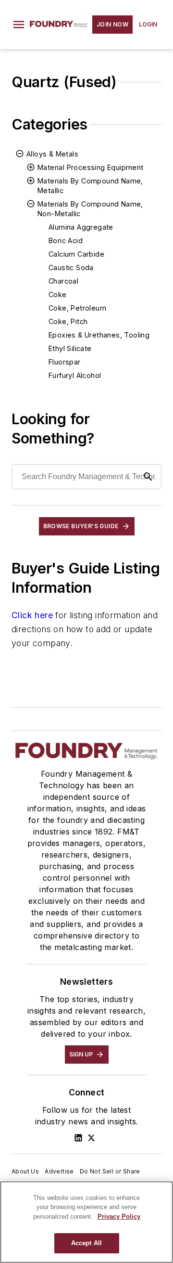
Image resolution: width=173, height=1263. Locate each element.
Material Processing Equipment (90, 167)
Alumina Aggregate (81, 227)
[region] (86, 1222)
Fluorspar (65, 362)
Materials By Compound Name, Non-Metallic (90, 209)
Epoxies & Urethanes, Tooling (99, 335)
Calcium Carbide (76, 254)
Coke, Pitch (68, 321)
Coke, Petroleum (77, 308)
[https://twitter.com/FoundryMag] (91, 1138)
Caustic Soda (71, 267)
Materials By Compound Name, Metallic (90, 186)
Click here (32, 615)
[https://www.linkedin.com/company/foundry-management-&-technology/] (78, 1138)
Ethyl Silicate (70, 348)
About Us (25, 1171)
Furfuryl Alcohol (75, 375)
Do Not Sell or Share (110, 1171)
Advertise (59, 1171)
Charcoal (63, 281)
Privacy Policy (119, 1216)
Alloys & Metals (52, 154)
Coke (58, 294)
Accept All (86, 1243)
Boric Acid (66, 240)
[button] (19, 24)
